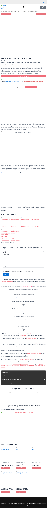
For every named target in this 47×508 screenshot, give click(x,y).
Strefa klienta (44, 2)
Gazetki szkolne (31, 334)
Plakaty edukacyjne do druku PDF (34, 353)
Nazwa (4, 262)
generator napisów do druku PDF (18, 349)
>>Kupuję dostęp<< (5, 467)
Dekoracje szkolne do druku (31, 338)
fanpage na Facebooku (7, 281)
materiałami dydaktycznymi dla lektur (20, 364)
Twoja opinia (6, 254)
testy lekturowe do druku (14, 365)
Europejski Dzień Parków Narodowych (31, 81)
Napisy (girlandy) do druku (38, 343)
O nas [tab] (10, 87)
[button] (23, 7)
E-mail (4, 266)
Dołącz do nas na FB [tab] (20, 87)
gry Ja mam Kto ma (30, 365)
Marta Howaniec (23, 335)
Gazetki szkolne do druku (12, 11)
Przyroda (40, 81)
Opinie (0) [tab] (6, 87)
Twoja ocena (4, 252)
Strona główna (4, 11)
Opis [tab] (2, 87)
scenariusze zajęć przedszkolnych (26, 359)
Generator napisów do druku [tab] (31, 87)
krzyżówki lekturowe (39, 365)
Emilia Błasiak (18, 340)
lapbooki (7, 365)
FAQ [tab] (13, 87)
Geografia (19, 11)
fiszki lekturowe (23, 365)
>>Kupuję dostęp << (23, 76)
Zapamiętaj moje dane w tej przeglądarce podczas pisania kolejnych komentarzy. (18, 271)
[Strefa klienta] (46, 0)
